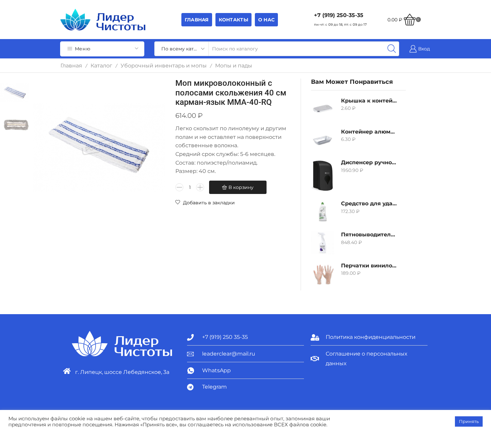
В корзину (241, 187)
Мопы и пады (233, 65)
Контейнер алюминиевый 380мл (369, 132)
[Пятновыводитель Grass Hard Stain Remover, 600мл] (322, 242)
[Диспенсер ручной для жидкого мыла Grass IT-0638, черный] (322, 175)
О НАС (266, 20)
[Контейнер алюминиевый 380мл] (322, 140)
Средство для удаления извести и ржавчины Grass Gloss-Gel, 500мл (369, 203)
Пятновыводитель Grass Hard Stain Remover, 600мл (369, 234)
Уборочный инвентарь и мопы (164, 65)
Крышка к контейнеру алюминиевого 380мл (369, 100)
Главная (197, 20)
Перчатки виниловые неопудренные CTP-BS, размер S (369, 265)
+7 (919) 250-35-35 (338, 15)
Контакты (233, 20)
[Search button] (392, 49)
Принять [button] (469, 421)
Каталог (101, 65)
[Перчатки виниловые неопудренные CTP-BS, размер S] (322, 273)
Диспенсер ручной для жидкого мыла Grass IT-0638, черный (369, 162)
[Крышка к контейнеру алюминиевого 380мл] (322, 109)
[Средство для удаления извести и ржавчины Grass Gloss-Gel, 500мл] (322, 211)
